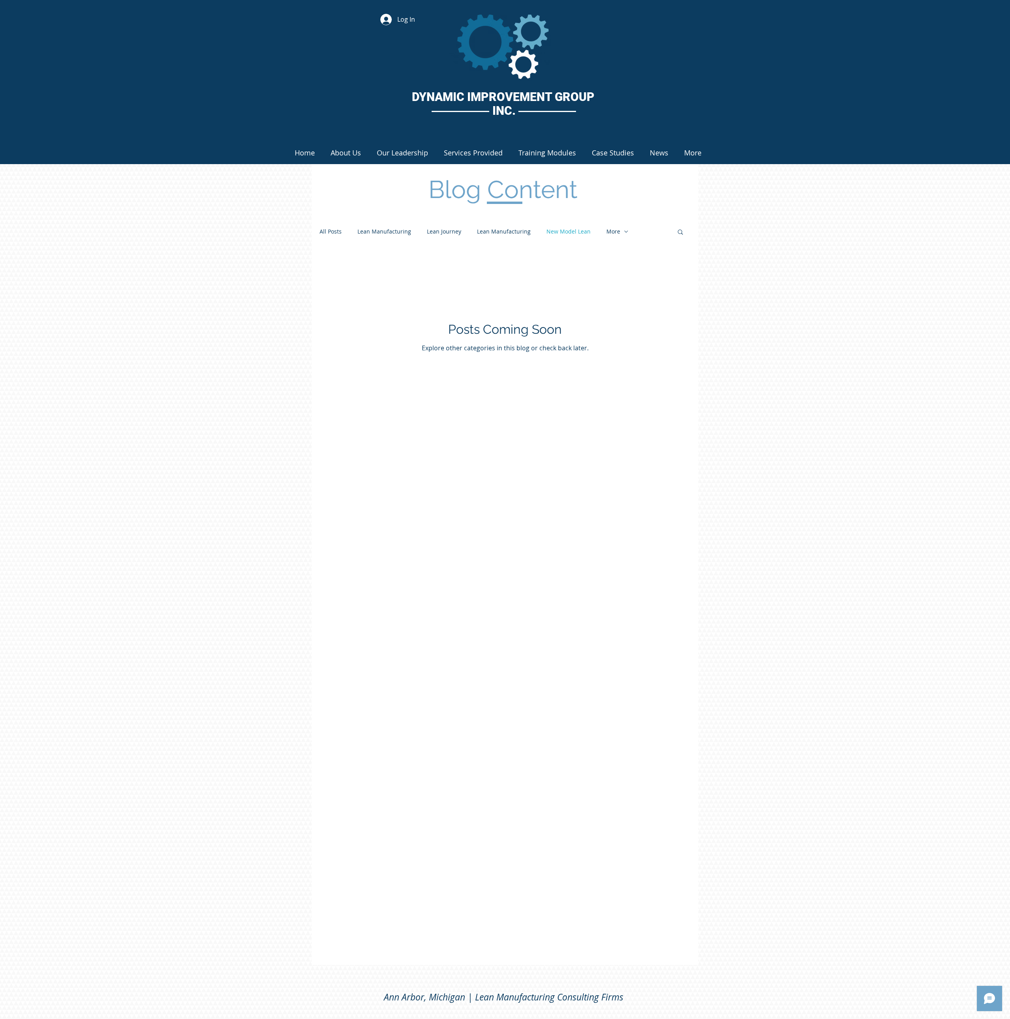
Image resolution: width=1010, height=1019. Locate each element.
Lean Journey (444, 231)
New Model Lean (568, 231)
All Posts (331, 231)
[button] (680, 232)
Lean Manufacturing (384, 231)
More (613, 231)
